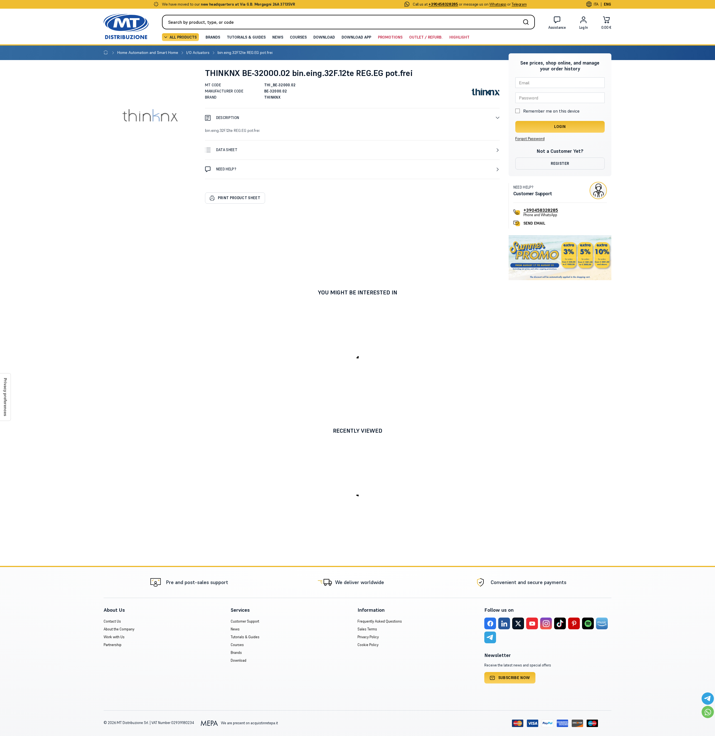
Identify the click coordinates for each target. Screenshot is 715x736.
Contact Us (112, 621)
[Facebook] (490, 623)
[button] (352, 117)
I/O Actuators (198, 52)
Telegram (519, 4)
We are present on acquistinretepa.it (249, 723)
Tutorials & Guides (246, 37)
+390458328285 (540, 210)
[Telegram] (490, 637)
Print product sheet (239, 198)
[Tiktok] (560, 623)
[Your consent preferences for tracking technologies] (5, 397)
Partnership (112, 644)
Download (324, 37)
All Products (183, 37)
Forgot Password (530, 138)
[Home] (107, 52)
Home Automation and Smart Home (148, 52)
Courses (298, 37)
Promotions (390, 37)
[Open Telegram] (708, 698)
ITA (596, 4)
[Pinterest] (574, 623)
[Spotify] (588, 623)
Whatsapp (497, 4)
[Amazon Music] (602, 623)
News (277, 37)
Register (560, 163)
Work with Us (114, 637)
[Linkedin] (504, 623)
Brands (213, 37)
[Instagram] (546, 623)
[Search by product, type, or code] (527, 22)
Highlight (459, 37)
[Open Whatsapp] (708, 712)
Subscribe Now (514, 677)
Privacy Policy (368, 637)
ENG (607, 4)
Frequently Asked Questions (380, 621)
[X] (518, 623)
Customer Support (245, 621)
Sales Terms (367, 629)
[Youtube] (532, 623)
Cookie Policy (368, 644)
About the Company (119, 629)
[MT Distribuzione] (126, 26)
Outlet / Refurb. (426, 37)
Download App (356, 37)
